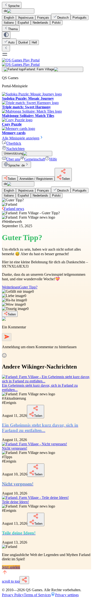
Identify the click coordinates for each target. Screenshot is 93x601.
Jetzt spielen (11, 567)
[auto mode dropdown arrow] (6, 35)
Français (43, 17)
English (9, 17)
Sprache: (16, 165)
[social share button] (24, 580)
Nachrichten (15, 149)
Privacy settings (67, 595)
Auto (11, 42)
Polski (56, 22)
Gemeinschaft (34, 159)
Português (79, 17)
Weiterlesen (19, 287)
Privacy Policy (13, 595)
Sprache (14, 6)
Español (23, 22)
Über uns (13, 159)
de (5, 11)
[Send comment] (6, 337)
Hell (34, 42)
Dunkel (23, 42)
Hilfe (53, 159)
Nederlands (40, 22)
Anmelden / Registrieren (36, 179)
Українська (25, 17)
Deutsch (63, 17)
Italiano (9, 22)
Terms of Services (37, 595)
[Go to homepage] (46, 62)
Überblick (13, 143)
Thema (13, 29)
